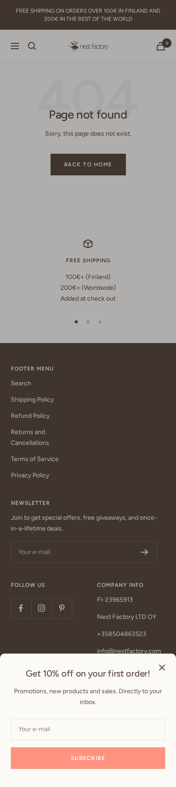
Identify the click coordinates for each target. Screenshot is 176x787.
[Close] (162, 667)
